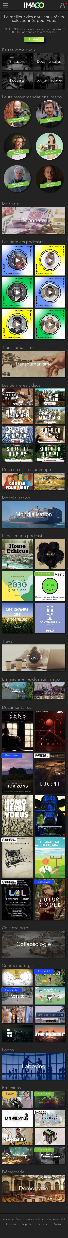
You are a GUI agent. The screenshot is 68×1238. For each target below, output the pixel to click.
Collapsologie (15, 928)
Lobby (8, 1050)
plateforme (48, 32)
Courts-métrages (18, 966)
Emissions (11, 1088)
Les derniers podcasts (22, 242)
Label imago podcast (22, 536)
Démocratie (13, 1172)
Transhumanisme (18, 348)
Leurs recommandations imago (32, 97)
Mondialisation (16, 498)
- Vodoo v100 (58, 1219)
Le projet (27, 1224)
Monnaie (10, 204)
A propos (11, 1224)
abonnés (28, 32)
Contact (58, 1224)
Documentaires (16, 708)
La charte (43, 1224)
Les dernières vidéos (21, 385)
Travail (8, 641)
